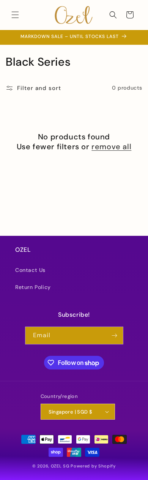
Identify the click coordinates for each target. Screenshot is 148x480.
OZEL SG (60, 466)
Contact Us (30, 270)
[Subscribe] (114, 335)
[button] (15, 14)
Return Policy (33, 287)
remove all (111, 147)
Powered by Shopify (93, 466)
